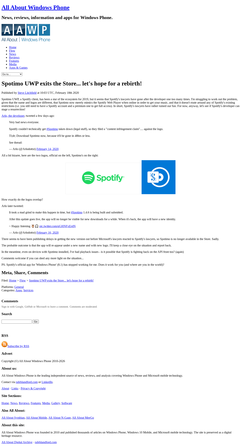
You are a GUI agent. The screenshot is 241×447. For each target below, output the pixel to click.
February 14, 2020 (48, 149)
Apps (18, 290)
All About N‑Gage (59, 417)
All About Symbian (13, 417)
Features (14, 60)
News (12, 54)
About (5, 388)
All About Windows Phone (35, 7)
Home (12, 47)
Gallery (55, 403)
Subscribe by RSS (18, 346)
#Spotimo (52, 129)
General (19, 287)
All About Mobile (36, 417)
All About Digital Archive (17, 442)
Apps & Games (18, 67)
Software (66, 403)
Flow (12, 50)
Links (14, 388)
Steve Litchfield (27, 92)
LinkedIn (47, 382)
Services (28, 290)
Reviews (14, 57)
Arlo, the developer (13, 115)
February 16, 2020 (48, 232)
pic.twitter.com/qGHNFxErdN (57, 226)
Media (13, 64)
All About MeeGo (83, 417)
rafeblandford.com (27, 382)
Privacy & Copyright (33, 388)
